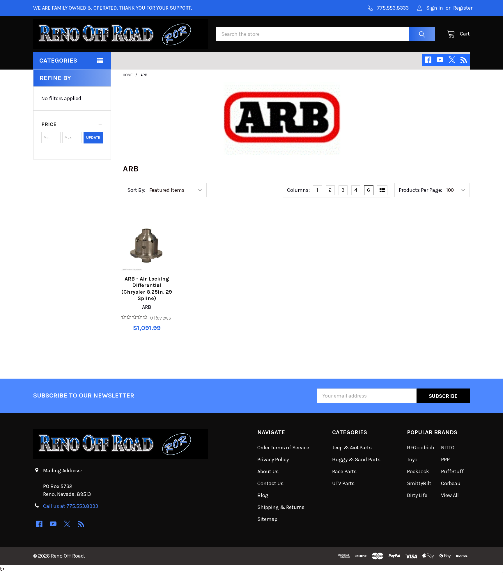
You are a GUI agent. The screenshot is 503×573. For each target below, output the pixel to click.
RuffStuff (452, 471)
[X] (452, 60)
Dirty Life (417, 495)
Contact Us (270, 483)
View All (450, 495)
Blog (262, 495)
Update (93, 137)
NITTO (447, 447)
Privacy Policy (273, 459)
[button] (72, 124)
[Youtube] (440, 60)
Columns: (298, 190)
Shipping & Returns (280, 507)
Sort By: (136, 190)
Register (462, 8)
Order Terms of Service (283, 447)
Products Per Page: (420, 190)
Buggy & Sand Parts (356, 459)
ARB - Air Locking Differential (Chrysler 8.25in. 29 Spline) (146, 289)
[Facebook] (428, 60)
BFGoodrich (420, 447)
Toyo (412, 459)
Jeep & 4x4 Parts (352, 447)
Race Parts (344, 471)
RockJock (418, 471)
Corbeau (451, 483)
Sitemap (267, 519)
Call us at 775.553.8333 (70, 506)
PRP (445, 459)
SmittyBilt (419, 483)
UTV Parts (343, 483)
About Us (268, 471)
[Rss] (464, 60)
